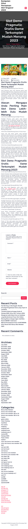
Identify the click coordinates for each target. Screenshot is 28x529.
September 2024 (6, 374)
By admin (14, 78)
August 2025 (5, 354)
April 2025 (4, 361)
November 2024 (6, 371)
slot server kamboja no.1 (8, 473)
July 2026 (4, 345)
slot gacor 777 (4, 490)
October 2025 (5, 350)
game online (5, 419)
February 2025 (5, 365)
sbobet (3, 439)
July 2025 (4, 356)
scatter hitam (4, 493)
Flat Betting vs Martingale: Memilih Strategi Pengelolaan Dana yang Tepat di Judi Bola (14, 307)
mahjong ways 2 (6, 432)
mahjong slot (5, 428)
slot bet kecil (5, 449)
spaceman (4, 480)
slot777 (3, 475)
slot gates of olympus (14, 125)
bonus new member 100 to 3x (10, 413)
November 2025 (6, 348)
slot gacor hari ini (6, 462)
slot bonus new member (8, 452)
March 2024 (4, 386)
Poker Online (16, 44)
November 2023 (6, 393)
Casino (3, 417)
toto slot (3, 497)
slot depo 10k (5, 456)
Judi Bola (4, 423)
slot (2, 506)
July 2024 (4, 378)
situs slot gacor (5, 508)
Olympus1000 (5, 436)
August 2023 (5, 399)
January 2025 (5, 367)
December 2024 (6, 369)
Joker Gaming (5, 421)
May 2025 (4, 359)
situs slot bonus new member (10, 441)
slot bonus (4, 451)
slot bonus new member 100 (9, 454)
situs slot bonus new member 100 (11, 443)
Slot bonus (4, 511)
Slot (2, 445)
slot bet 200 (5, 447)
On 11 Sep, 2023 (5, 78)
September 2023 (6, 397)
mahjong (3, 426)
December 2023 (6, 391)
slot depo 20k (5, 458)
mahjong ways (5, 430)
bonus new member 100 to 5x (10, 415)
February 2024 (5, 387)
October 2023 (5, 395)
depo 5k (3, 486)
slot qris (3, 469)
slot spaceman (5, 509)
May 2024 (4, 382)
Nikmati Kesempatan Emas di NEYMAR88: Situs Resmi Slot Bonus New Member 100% (13, 324)
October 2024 (5, 373)
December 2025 (6, 346)
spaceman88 (5, 482)
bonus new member (6, 495)
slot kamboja (5, 464)
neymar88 (4, 434)
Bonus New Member (7, 410)
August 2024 (5, 376)
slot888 (3, 479)
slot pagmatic (4, 492)
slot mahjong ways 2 (7, 467)
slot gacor (4, 460)
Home (8, 44)
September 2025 (6, 352)
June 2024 (4, 380)
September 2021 (6, 402)
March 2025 (4, 363)
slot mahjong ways (10, 188)
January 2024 (5, 389)
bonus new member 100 (8, 411)
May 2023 (4, 401)
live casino (4, 424)
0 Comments (16, 80)
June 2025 (4, 358)
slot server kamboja (7, 471)
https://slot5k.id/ (5, 500)
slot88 (3, 477)
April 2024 (4, 384)
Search (4, 293)
